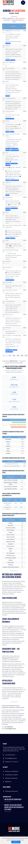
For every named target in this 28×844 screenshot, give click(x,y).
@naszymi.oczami (9, 154)
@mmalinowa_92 (8, 214)
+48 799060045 (8, 727)
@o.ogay (7, 64)
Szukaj (14, 22)
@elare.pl (7, 229)
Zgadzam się (16, 842)
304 (22, 355)
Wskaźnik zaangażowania (8, 18)
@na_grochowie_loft (9, 83)
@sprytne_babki (8, 284)
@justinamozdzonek (9, 303)
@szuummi (7, 47)
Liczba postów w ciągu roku (17, 20)
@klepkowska (8, 113)
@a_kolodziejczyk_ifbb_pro (11, 99)
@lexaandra (7, 337)
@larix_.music (8, 184)
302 (14, 355)
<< (3, 355)
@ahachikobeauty (9, 137)
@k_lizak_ (7, 269)
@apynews (7, 329)
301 (10, 355)
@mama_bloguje (8, 169)
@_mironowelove (9, 32)
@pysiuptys (7, 242)
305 (26, 355)
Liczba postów (7, 20)
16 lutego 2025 (7, 811)
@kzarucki (7, 263)
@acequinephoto (8, 251)
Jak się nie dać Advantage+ (13, 799)
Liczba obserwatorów (20, 18)
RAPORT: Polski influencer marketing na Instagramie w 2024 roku (13, 807)
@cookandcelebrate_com (10, 70)
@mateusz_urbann (9, 316)
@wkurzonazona (8, 291)
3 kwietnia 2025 (7, 801)
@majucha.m (8, 122)
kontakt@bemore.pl (10, 729)
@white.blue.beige (9, 199)
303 (18, 355)
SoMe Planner (14, 361)
